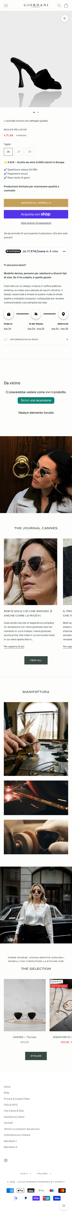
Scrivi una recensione (36, 400)
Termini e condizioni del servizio (22, 1129)
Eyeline (36, 1056)
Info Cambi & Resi (14, 1110)
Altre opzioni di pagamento (36, 223)
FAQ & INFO (11, 1104)
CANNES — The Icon (24, 1037)
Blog (6, 1092)
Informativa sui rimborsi (17, 1135)
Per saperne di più (14, 646)
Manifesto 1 (10, 1141)
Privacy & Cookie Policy (17, 1098)
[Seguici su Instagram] (6, 1160)
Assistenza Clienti (14, 1117)
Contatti (8, 1122)
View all (36, 660)
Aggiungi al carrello (36, 202)
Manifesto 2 (10, 1147)
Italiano (42, 1173)
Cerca (7, 1086)
